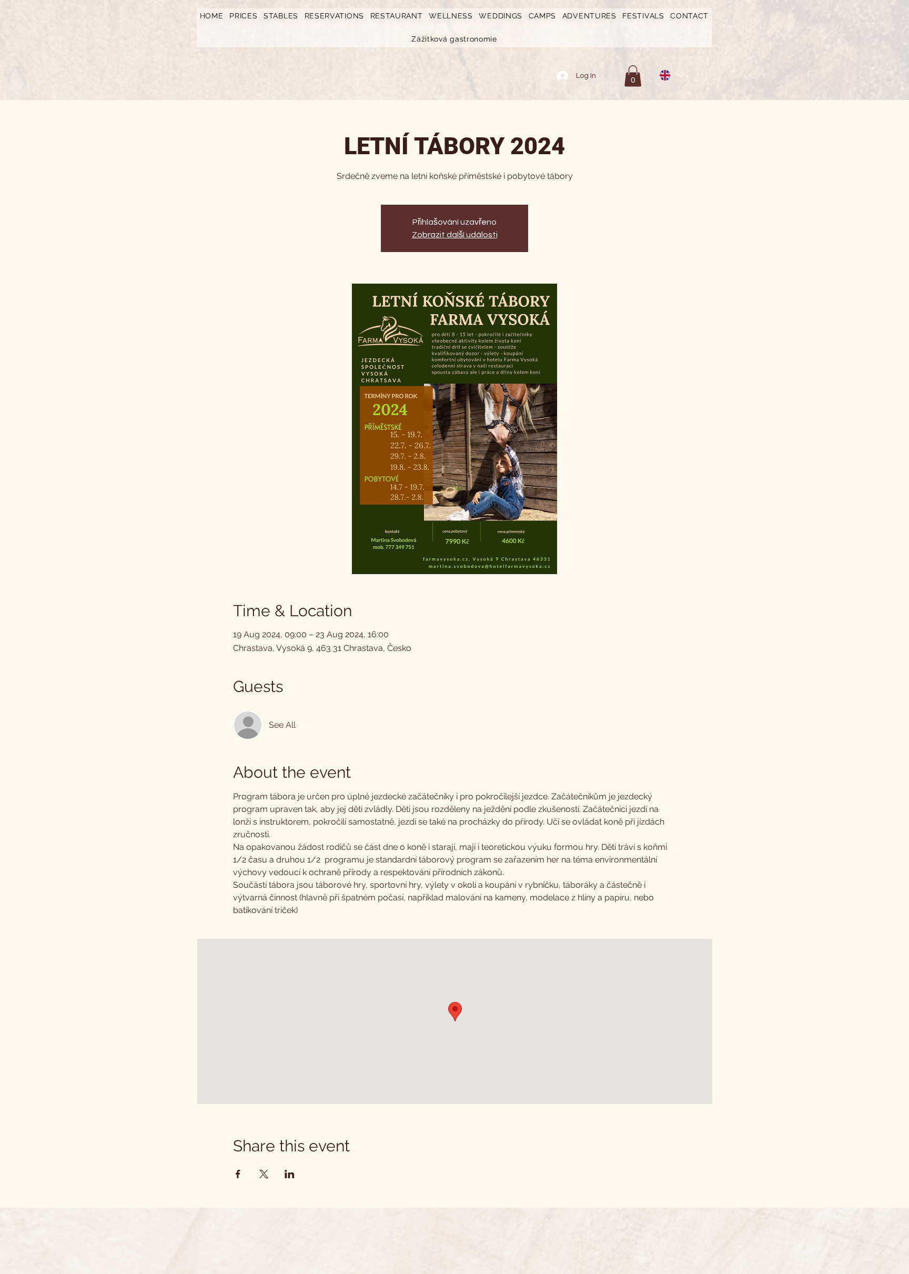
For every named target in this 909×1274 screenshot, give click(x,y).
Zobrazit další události (455, 234)
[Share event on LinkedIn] (290, 1174)
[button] (243, 16)
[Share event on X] (264, 1174)
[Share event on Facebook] (238, 1174)
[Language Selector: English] (671, 75)
